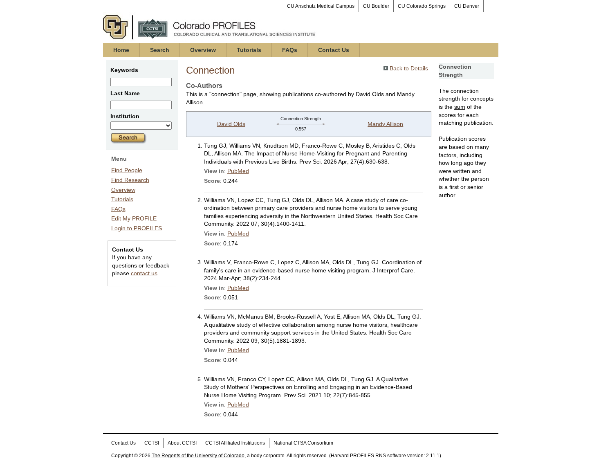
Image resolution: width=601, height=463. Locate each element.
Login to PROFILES (136, 228)
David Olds (231, 124)
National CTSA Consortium (303, 443)
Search (159, 50)
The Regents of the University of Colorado (198, 456)
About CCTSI (182, 443)
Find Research (130, 180)
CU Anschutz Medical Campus (320, 6)
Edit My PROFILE (134, 218)
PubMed (238, 171)
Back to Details (409, 68)
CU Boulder (376, 6)
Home (121, 50)
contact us (144, 273)
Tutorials (249, 50)
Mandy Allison (385, 124)
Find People (126, 170)
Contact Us (333, 50)
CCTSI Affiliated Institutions (235, 443)
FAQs (289, 50)
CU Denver (466, 6)
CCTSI (151, 443)
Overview (203, 50)
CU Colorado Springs (422, 6)
